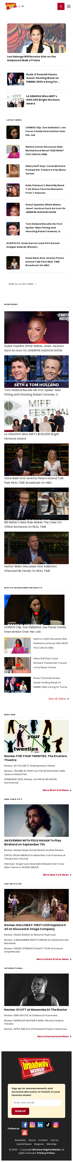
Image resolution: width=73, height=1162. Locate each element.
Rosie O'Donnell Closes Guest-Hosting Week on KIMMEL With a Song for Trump (42, 80)
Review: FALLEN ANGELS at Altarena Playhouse (30, 934)
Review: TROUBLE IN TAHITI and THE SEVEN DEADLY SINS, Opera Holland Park (34, 772)
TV (22, 6)
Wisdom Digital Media (46, 1149)
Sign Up (20, 1111)
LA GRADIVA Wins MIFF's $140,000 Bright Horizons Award (43, 99)
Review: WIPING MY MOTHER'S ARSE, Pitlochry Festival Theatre (33, 1022)
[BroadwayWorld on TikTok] (48, 1124)
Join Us (54, 1140)
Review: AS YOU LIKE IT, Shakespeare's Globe (29, 765)
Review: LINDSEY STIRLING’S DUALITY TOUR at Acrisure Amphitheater (33, 950)
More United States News (52, 959)
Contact (42, 1140)
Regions (39, 1144)
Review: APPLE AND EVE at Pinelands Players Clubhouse (35, 1029)
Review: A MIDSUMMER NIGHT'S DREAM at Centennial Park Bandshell (36, 941)
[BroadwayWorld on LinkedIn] (40, 1124)
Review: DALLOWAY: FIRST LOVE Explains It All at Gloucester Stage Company (35, 927)
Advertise (20, 1140)
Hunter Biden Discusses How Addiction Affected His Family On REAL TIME (30, 568)
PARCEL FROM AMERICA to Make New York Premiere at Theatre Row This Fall (34, 857)
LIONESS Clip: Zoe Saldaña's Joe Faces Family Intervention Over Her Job (46, 131)
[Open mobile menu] (68, 6)
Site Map (52, 1144)
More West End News (56, 790)
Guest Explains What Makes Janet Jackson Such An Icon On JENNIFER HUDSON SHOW (45, 208)
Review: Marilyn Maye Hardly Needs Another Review (33, 850)
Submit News (24, 1144)
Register (42, 6)
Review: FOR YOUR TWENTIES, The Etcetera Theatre (35, 758)
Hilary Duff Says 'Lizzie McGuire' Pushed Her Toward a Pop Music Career (46, 169)
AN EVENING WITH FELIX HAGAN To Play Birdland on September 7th (32, 842)
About (32, 1140)
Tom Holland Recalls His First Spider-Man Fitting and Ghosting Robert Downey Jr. (44, 227)
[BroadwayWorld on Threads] (56, 1124)
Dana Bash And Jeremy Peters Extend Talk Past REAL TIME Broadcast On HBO (45, 261)
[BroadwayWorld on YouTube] (24, 1132)
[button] (60, 6)
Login (52, 6)
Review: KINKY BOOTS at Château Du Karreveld (30, 1015)
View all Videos (57, 698)
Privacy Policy (46, 1153)
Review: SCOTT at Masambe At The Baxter (35, 1010)
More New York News (56, 874)
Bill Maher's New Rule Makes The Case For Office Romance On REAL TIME (33, 524)
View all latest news (21, 284)
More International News (53, 1036)
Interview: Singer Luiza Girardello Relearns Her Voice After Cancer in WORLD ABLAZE (34, 865)
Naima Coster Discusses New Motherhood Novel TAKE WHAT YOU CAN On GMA (45, 150)
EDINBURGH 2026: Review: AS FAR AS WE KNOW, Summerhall (30, 781)
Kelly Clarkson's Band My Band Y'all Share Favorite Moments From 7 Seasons (45, 189)
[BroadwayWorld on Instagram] (32, 1124)
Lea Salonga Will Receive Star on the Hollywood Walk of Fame (31, 58)
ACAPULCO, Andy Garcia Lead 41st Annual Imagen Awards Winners (33, 245)
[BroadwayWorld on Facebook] (24, 1124)
